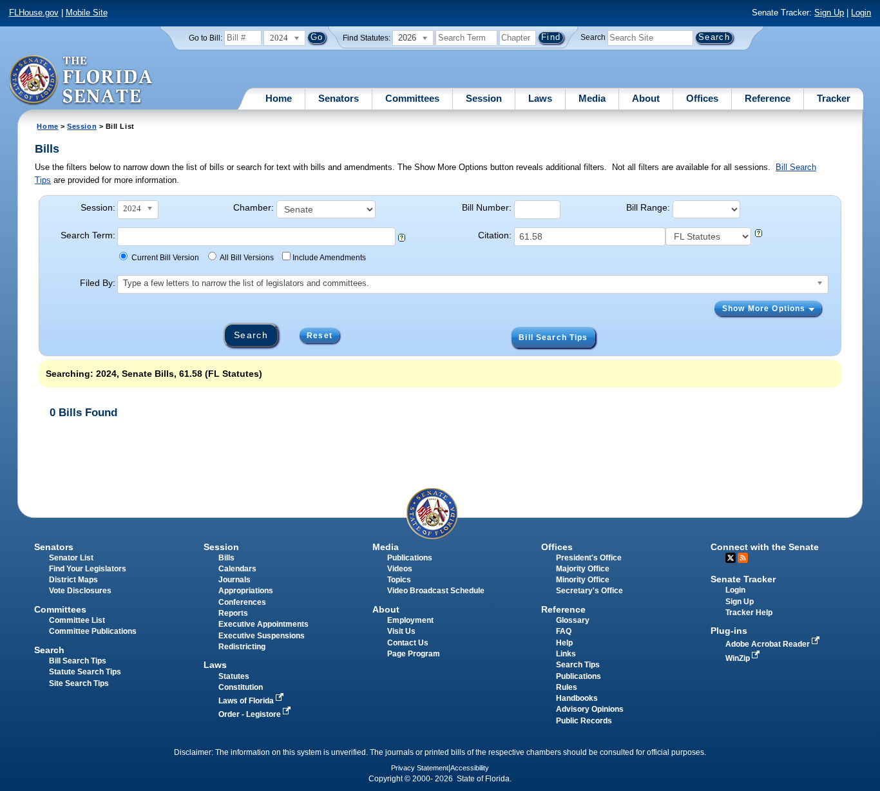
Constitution (240, 687)
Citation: (495, 235)
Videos (399, 569)
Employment (410, 620)
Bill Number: (487, 207)
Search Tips (578, 665)
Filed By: (97, 283)
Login (861, 12)
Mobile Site (87, 12)
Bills (226, 558)
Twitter (730, 558)
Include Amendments (329, 258)
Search (593, 37)
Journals (234, 580)
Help (564, 643)
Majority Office (582, 569)
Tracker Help (748, 612)
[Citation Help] (758, 234)
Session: (98, 207)
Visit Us (401, 631)
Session (484, 98)
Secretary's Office (589, 591)
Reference (767, 98)
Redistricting (241, 647)
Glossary (572, 620)
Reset (319, 335)
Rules (566, 687)
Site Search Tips (79, 683)
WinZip (738, 658)
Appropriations (245, 591)
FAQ (563, 631)
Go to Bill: (205, 38)
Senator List (71, 558)
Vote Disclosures (80, 591)
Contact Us (407, 643)
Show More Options (765, 308)
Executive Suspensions (261, 636)
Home (278, 98)
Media (592, 98)
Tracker (833, 98)
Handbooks (577, 698)
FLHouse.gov (34, 12)
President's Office (589, 558)
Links (566, 654)
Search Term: (88, 235)
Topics (399, 580)
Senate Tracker (743, 579)
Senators (338, 98)
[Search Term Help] (401, 238)
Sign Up (829, 12)
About (646, 98)
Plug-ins (729, 630)
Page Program (413, 654)
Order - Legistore (250, 714)
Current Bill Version (165, 258)
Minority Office (582, 580)
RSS (743, 558)
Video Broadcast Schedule (435, 591)
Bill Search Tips (553, 337)
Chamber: (253, 207)
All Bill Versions (247, 258)
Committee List (77, 620)
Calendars (237, 569)
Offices (702, 98)
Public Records (584, 721)
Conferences (242, 602)
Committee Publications (93, 631)
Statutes (233, 676)
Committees (412, 98)
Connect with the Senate (765, 547)
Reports (233, 613)
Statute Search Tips (85, 672)
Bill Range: (648, 207)
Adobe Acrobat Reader (768, 644)
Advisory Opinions (590, 709)
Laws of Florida (247, 701)
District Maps (73, 580)
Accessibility (469, 768)
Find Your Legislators (87, 569)
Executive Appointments (263, 624)
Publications (409, 558)
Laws (540, 98)
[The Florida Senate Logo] (81, 80)
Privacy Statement (419, 768)
